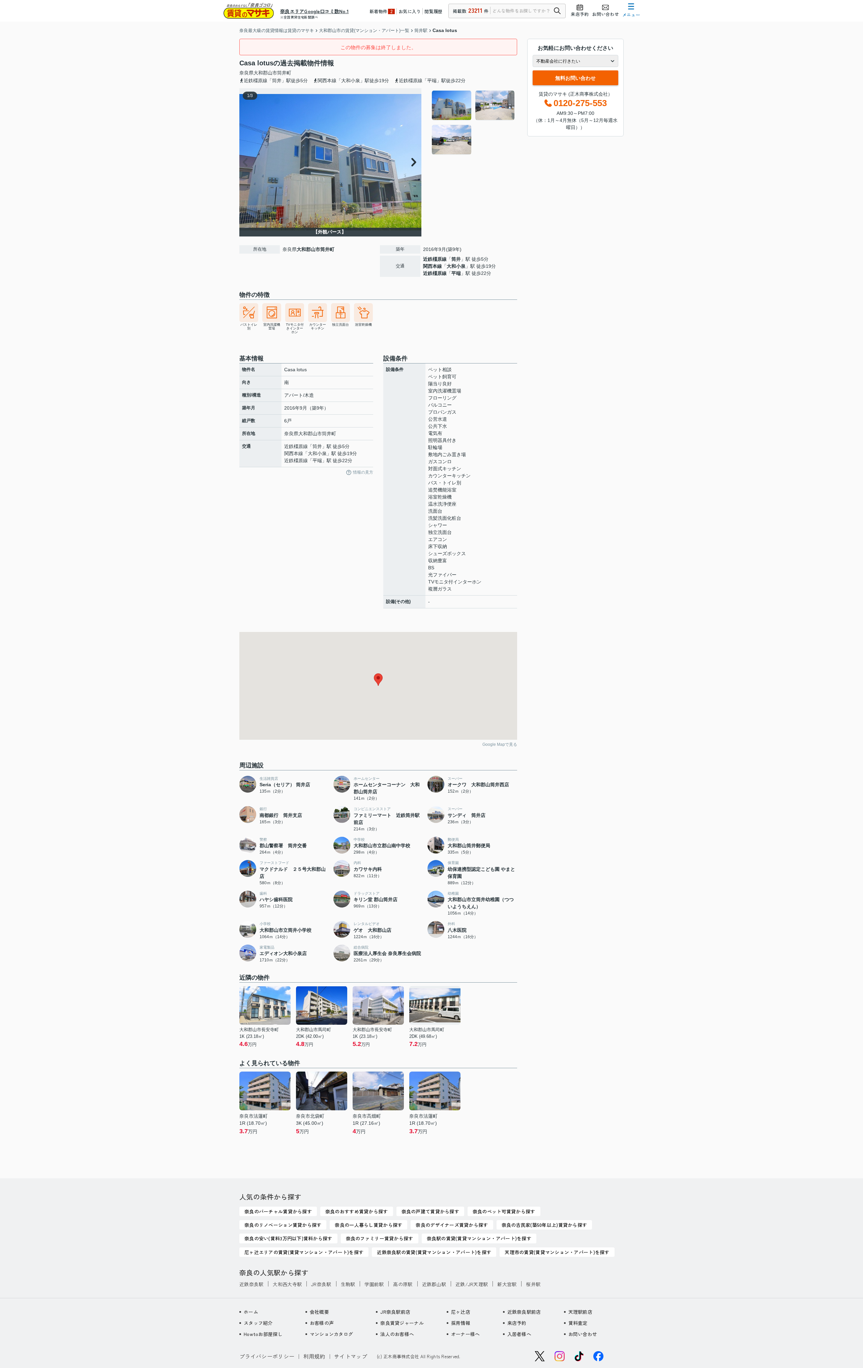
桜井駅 (533, 1284)
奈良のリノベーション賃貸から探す (282, 1224)
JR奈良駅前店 (395, 1311)
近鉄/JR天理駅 (471, 1284)
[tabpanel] (473, 122)
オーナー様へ (465, 1334)
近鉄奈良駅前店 (524, 1311)
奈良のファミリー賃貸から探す (379, 1238)
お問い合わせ (582, 1334)
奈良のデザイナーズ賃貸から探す (452, 1224)
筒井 (456, 259)
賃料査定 (578, 1322)
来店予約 (517, 1322)
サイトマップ (350, 1356)
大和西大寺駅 (287, 1284)
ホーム (251, 1311)
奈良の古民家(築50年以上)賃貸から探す (544, 1224)
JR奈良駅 (321, 1284)
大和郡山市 (265, 72)
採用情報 (460, 1322)
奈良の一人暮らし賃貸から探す (368, 1224)
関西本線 (432, 266)
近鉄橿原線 (435, 259)
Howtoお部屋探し (263, 1334)
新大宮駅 (506, 1284)
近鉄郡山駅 (434, 1284)
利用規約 (314, 1356)
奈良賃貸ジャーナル (402, 1322)
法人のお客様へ (397, 1334)
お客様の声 (322, 1322)
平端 (456, 273)
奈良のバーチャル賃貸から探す (278, 1211)
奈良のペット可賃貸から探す (504, 1211)
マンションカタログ (331, 1334)
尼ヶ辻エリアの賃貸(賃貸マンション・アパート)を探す (303, 1252)
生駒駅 (348, 1284)
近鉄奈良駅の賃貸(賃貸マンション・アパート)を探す (434, 1252)
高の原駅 (402, 1284)
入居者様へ (519, 1334)
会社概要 (319, 1311)
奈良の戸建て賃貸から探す (430, 1211)
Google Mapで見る (499, 744)
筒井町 (284, 72)
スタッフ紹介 (258, 1322)
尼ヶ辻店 (460, 1311)
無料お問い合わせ (575, 78)
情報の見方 (363, 472)
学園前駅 (374, 1284)
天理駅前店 (580, 1311)
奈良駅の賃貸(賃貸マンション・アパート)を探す (479, 1238)
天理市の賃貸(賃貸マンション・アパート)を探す (557, 1252)
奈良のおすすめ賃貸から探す (356, 1211)
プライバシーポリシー (266, 1356)
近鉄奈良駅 (251, 1284)
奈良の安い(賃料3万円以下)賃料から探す (288, 1238)
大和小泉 (456, 266)
